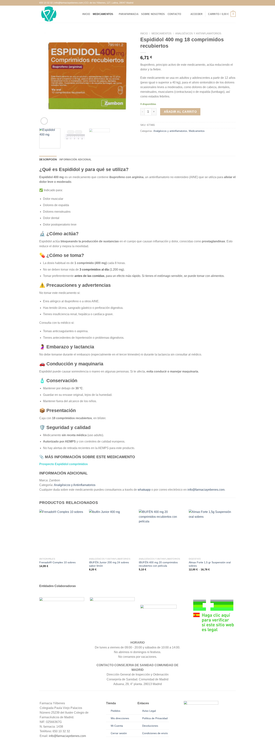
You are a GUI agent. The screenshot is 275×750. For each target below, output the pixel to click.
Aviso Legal (149, 710)
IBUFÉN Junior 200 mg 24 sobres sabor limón (109, 564)
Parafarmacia (128, 14)
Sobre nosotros (153, 14)
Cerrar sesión (119, 733)
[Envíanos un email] (234, 2)
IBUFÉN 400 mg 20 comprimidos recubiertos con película (158, 564)
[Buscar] (186, 14)
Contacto (174, 14)
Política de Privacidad (155, 718)
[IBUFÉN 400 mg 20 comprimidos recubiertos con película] (162, 533)
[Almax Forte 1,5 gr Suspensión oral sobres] (212, 533)
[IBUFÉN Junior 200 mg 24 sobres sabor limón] (112, 533)
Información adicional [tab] (75, 159)
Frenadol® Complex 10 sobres (57, 562)
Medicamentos (103, 14)
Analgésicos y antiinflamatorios (198, 33)
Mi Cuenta (117, 725)
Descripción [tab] (48, 159)
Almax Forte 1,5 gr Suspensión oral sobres (210, 564)
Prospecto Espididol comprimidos (63, 464)
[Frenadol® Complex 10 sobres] (62, 533)
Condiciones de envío (155, 733)
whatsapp (144, 489)
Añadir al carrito (180, 111)
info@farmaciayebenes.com (205, 489)
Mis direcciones (120, 718)
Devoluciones (150, 725)
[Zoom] (44, 121)
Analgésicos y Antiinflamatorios (74, 485)
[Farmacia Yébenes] (58, 14)
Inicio (86, 14)
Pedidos (115, 710)
